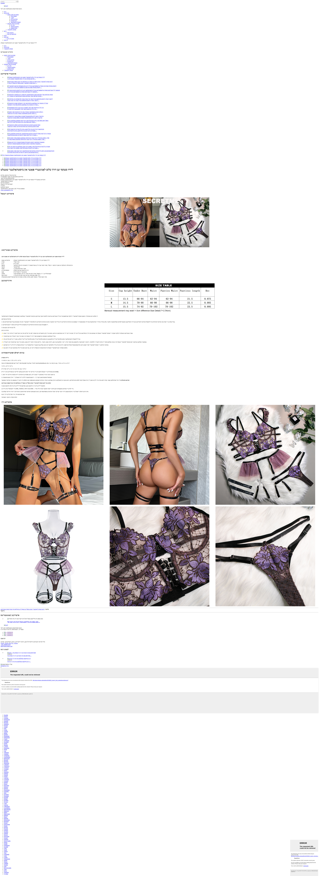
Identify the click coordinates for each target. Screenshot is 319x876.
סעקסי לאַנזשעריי (11, 29)
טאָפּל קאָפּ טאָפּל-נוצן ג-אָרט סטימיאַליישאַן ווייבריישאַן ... (21, 122)
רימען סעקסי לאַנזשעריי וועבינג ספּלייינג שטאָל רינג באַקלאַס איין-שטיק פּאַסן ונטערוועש (23, 609)
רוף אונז (6, 40)
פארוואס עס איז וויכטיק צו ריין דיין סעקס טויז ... (19, 655)
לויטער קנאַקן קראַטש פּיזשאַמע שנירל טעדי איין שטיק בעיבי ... (23, 100)
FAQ (5, 35)
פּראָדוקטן (6, 13)
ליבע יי (12, 17)
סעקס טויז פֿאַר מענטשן (13, 23)
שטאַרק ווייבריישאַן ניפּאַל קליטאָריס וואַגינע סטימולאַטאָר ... (22, 135)
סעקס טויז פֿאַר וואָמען (13, 14)
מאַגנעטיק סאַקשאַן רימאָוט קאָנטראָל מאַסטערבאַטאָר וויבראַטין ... (24, 143)
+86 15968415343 (6, 644)
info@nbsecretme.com (6, 646)
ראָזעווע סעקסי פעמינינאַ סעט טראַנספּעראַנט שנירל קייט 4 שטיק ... (24, 87)
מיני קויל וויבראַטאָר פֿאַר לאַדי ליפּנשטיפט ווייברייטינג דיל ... (22, 109)
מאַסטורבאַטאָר (15, 26)
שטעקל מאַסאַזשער (16, 22)
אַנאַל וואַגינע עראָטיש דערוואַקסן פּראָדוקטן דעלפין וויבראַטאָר (23, 126)
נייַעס (5, 31)
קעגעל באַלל (14, 16)
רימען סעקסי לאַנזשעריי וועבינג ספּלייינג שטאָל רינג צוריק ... (22, 83)
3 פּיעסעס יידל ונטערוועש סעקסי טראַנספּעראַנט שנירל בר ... (22, 91)
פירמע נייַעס (10, 32)
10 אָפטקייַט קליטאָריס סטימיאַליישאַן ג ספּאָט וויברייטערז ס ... (23, 148)
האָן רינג (13, 25)
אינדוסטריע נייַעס (11, 34)
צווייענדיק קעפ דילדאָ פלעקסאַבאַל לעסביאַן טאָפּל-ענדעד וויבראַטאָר (24, 117)
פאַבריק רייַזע (10, 38)
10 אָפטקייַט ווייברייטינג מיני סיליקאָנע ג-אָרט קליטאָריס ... (22, 130)
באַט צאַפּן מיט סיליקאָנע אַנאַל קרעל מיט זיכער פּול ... (23, 622)
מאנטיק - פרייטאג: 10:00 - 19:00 (9, 643)
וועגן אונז (6, 37)
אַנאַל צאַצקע (14, 28)
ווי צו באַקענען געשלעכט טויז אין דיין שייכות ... (19, 661)
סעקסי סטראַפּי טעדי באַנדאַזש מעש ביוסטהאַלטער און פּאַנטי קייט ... (24, 96)
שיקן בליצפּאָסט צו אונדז (7, 190)
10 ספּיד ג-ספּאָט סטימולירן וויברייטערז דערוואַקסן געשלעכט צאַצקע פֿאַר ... (26, 139)
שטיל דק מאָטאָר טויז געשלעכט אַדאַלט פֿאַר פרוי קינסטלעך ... (23, 104)
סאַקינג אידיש (14, 19)
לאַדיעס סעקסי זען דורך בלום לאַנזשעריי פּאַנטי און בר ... (21, 78)
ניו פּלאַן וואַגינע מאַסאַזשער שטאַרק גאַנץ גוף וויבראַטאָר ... (22, 113)
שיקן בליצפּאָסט (5, 666)
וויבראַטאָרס (14, 20)
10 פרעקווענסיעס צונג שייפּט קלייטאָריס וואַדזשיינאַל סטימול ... (23, 152)
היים (5, 11)
